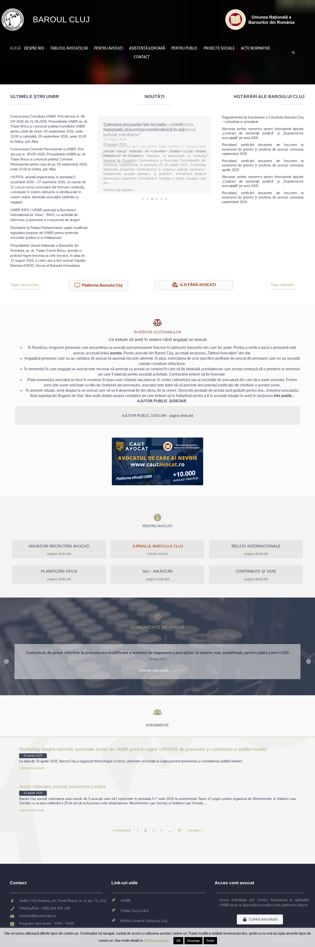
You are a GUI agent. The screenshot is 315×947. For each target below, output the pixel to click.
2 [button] (147, 197)
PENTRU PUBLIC (184, 48)
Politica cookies (156, 940)
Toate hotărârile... (283, 285)
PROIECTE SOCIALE (219, 48)
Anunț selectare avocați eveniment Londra (62, 786)
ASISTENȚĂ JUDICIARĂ (147, 48)
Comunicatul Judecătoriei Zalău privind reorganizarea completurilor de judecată (143, 127)
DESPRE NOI (34, 48)
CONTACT (142, 56)
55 (179, 830)
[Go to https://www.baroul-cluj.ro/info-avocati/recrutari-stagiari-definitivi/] (59, 549)
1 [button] (143, 197)
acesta (116, 353)
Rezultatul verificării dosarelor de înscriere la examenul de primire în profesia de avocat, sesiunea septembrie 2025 (262, 149)
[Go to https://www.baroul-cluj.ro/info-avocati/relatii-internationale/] (256, 549)
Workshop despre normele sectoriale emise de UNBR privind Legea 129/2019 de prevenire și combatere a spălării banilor (143, 749)
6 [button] (166, 197)
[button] (46, 48)
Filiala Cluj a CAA (135, 910)
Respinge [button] (193, 940)
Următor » (194, 830)
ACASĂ (15, 48)
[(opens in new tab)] (261, 19)
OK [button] (178, 940)
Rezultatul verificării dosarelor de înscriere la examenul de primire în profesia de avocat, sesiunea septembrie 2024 (262, 197)
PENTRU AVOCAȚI (108, 48)
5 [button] (161, 197)
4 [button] (157, 197)
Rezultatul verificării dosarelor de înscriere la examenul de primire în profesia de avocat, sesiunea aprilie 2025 (262, 165)
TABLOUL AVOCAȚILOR (69, 48)
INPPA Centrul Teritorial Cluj (144, 920)
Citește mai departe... (119, 162)
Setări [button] (210, 940)
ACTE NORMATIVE (255, 48)
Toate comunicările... (26, 285)
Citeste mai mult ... (33, 768)
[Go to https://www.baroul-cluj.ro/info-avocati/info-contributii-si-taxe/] (256, 574)
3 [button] (152, 197)
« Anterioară (122, 830)
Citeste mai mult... (157, 670)
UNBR (126, 900)
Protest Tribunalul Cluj (157, 652)
